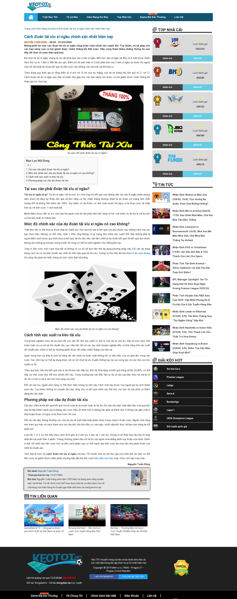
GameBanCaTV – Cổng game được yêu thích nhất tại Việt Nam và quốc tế (44, 530)
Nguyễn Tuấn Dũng (48, 471)
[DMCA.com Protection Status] (181, 568)
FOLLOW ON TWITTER (133, 576)
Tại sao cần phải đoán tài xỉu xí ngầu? (48, 169)
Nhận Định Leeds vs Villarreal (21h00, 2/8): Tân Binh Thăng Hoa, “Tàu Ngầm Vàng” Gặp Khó (192, 316)
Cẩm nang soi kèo (97, 17)
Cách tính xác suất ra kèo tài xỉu (45, 177)
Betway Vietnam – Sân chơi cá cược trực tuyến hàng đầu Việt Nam (84, 531)
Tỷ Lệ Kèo (72, 17)
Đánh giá (167, 58)
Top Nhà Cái (124, 17)
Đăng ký (197, 58)
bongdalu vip (64, 583)
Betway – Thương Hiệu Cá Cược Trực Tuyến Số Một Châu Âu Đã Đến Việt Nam (128, 531)
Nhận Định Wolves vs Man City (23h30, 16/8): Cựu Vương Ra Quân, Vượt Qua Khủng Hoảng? (190, 199)
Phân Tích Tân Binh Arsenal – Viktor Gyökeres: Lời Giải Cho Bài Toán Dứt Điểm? (191, 268)
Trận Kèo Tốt (50, 17)
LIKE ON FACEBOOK (104, 576)
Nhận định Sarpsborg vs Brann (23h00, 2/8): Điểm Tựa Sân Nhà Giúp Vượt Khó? (191, 348)
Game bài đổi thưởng (153, 17)
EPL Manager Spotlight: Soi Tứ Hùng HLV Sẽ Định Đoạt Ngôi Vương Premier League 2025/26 (191, 284)
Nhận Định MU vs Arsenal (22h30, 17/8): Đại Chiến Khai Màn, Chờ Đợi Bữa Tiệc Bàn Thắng (193, 215)
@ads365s (69, 577)
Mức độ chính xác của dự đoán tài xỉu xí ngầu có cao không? (61, 173)
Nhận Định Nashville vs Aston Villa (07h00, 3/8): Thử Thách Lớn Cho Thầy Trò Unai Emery (192, 332)
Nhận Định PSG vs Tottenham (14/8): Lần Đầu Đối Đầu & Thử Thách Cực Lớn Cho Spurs (190, 252)
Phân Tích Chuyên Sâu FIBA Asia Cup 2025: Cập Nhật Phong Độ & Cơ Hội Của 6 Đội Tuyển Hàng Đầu (192, 300)
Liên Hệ (178, 17)
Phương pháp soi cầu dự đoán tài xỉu (48, 180)
